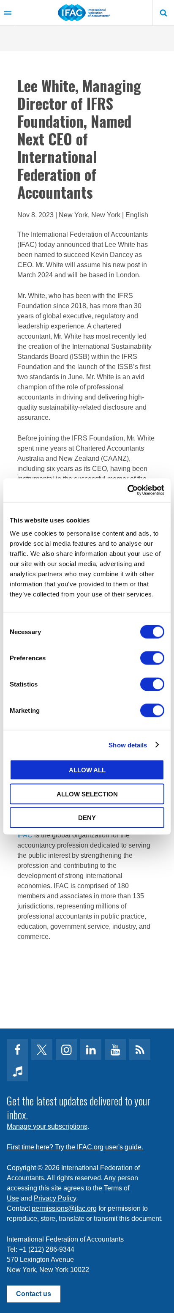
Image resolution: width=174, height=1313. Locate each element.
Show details (128, 744)
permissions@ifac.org (64, 1208)
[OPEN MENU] (7, 12)
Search (163, 12)
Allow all (87, 770)
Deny (87, 817)
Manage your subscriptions (47, 1126)
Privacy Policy (55, 1198)
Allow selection (87, 793)
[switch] (152, 658)
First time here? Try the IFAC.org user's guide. (75, 1147)
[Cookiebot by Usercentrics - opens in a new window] (127, 490)
